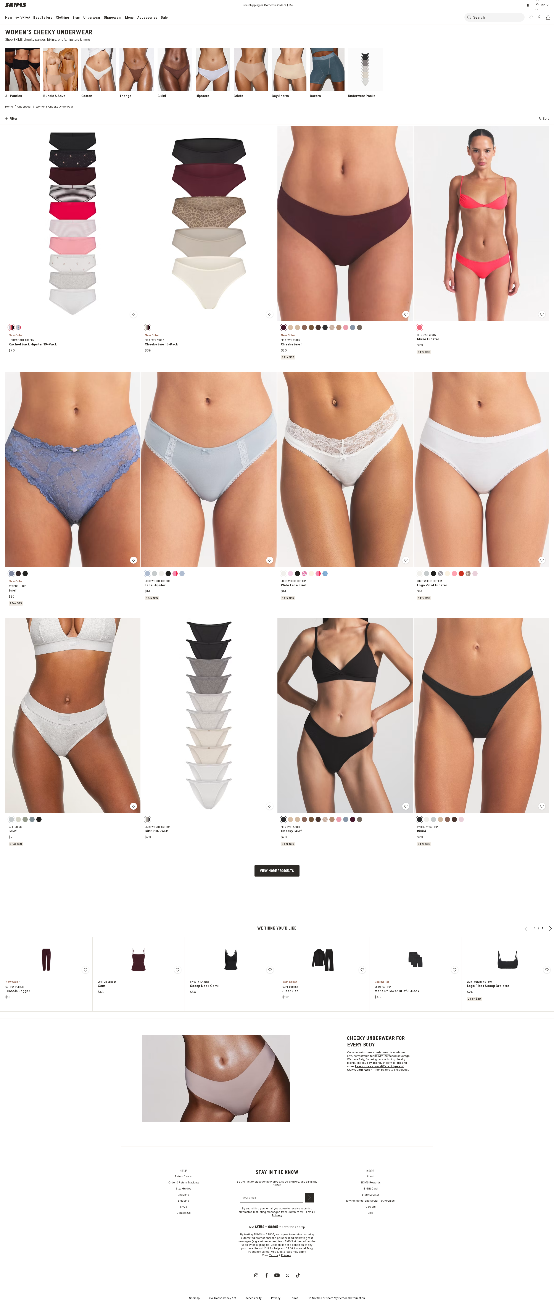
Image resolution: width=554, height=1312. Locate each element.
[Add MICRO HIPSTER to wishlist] (541, 314)
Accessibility (253, 1298)
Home (9, 106)
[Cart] (548, 17)
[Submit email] (309, 1197)
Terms (294, 1298)
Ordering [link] (183, 1194)
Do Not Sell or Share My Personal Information (336, 1298)
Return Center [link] (183, 1176)
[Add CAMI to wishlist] (177, 969)
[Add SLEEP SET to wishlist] (362, 969)
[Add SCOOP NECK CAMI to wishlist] (270, 969)
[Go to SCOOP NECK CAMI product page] (231, 960)
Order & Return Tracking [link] (183, 1182)
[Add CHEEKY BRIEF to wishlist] (405, 314)
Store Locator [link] (370, 1194)
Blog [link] (371, 1212)
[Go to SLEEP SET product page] (323, 960)
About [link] (370, 1176)
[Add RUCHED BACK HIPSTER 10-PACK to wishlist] (133, 314)
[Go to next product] (550, 928)
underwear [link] (382, 1052)
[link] (256, 1275)
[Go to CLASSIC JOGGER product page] (46, 960)
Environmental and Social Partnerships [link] (370, 1200)
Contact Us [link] (184, 1212)
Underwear (24, 106)
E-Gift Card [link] (371, 1188)
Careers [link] (371, 1206)
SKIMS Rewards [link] (371, 1182)
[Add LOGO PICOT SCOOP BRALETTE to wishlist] (546, 969)
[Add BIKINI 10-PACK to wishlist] (269, 806)
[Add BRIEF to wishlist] (133, 560)
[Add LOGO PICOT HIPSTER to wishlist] (541, 560)
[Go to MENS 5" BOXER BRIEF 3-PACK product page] (415, 960)
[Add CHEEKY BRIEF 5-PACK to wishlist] (269, 314)
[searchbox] (498, 17)
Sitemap (194, 1298)
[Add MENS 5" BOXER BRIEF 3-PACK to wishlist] (454, 969)
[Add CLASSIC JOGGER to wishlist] (85, 969)
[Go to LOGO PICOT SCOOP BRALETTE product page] (508, 960)
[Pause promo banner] (528, 5)
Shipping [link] (183, 1200)
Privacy (275, 1298)
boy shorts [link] (374, 1062)
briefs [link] (397, 1062)
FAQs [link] (183, 1206)
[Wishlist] (530, 17)
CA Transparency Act (222, 1298)
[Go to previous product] (526, 928)
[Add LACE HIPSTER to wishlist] (269, 560)
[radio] (11, 327)
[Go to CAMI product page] (138, 960)
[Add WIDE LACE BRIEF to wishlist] (405, 560)
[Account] (539, 17)
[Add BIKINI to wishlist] (541, 806)
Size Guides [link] (183, 1188)
